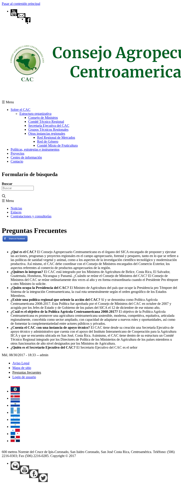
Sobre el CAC (20, 109)
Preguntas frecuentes (26, 372)
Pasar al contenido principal (21, 4)
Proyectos (17, 153)
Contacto (17, 161)
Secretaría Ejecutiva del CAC (48, 125)
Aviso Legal (20, 363)
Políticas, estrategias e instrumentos (35, 149)
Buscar (7, 184)
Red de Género (47, 141)
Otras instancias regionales (46, 133)
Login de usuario (24, 377)
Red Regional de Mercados (56, 137)
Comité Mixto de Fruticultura (57, 145)
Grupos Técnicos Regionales (48, 129)
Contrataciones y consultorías (31, 216)
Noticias (16, 208)
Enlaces (16, 212)
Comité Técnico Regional (46, 121)
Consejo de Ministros (43, 117)
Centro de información (26, 157)
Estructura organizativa (35, 113)
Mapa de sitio (21, 368)
